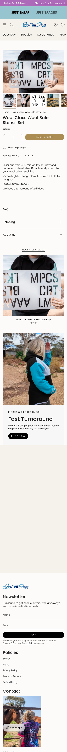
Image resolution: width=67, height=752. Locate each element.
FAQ (5, 209)
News (6, 664)
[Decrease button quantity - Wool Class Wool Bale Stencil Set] (7, 137)
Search (6, 658)
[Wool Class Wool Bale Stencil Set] (33, 285)
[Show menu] (4, 25)
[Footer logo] (16, 586)
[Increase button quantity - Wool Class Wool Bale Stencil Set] (19, 137)
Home (6, 112)
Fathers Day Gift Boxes (12, 3)
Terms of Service (29, 643)
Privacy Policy (9, 643)
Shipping (9, 222)
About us (9, 235)
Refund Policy (10, 682)
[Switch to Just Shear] (20, 12)
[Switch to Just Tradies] (46, 12)
